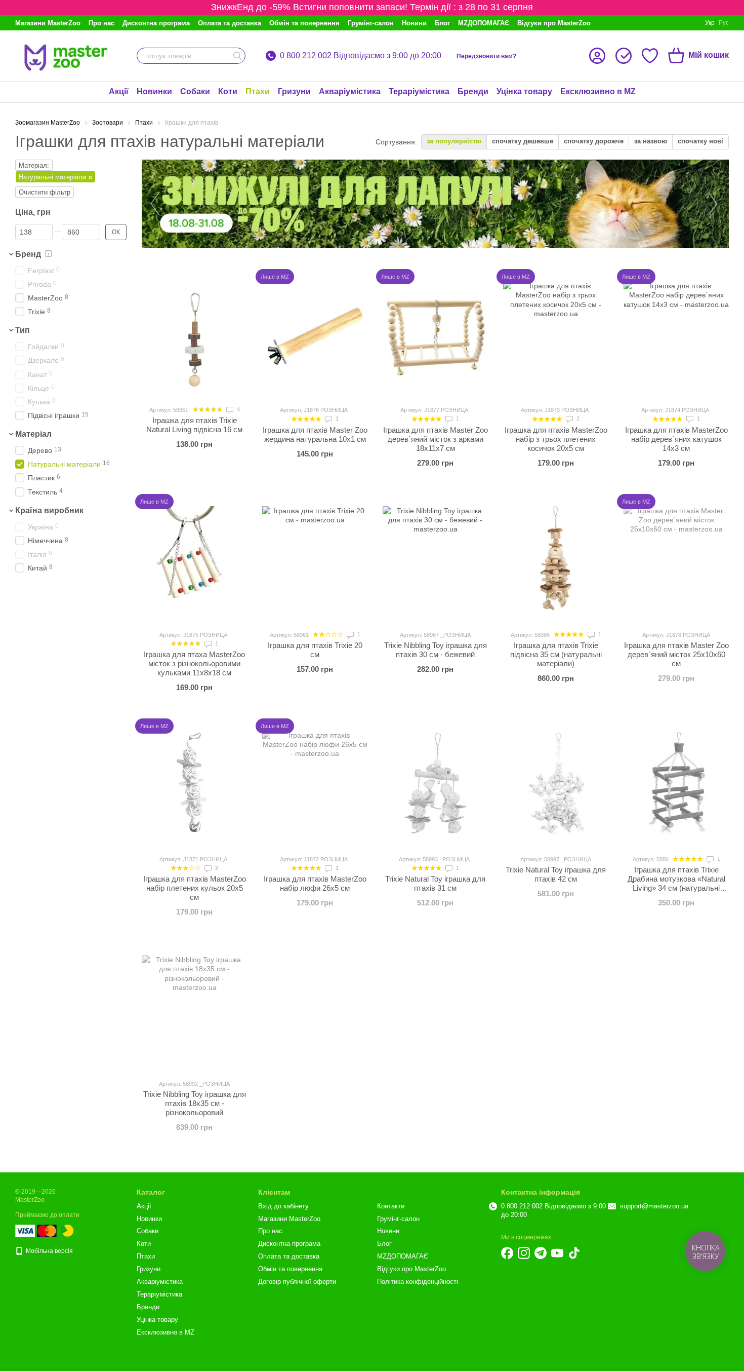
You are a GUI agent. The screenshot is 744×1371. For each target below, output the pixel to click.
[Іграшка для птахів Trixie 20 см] (314, 559)
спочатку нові (700, 141)
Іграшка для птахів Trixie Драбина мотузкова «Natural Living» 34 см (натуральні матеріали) (676, 883)
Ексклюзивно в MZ (598, 91)
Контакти (390, 1206)
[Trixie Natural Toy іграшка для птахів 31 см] (435, 783)
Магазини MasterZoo (47, 23)
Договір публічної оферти (297, 1281)
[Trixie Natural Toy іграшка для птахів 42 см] (555, 783)
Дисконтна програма (156, 23)
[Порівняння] (623, 56)
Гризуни (294, 91)
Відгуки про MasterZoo (554, 23)
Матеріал (33, 434)
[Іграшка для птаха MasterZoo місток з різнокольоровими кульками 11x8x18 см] (194, 559)
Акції (119, 91)
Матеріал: (34, 165)
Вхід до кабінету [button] (283, 1206)
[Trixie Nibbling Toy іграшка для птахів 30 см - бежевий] (435, 559)
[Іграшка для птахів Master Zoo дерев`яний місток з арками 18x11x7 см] (435, 334)
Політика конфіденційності (417, 1281)
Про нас (101, 23)
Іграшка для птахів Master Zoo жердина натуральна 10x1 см (315, 434)
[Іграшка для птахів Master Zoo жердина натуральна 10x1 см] (314, 334)
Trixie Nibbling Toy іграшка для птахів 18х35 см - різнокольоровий (194, 1103)
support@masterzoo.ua (654, 1206)
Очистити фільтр (44, 192)
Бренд (28, 254)
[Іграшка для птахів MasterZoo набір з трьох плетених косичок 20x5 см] (555, 334)
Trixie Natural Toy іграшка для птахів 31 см (435, 883)
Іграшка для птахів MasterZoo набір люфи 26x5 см (315, 883)
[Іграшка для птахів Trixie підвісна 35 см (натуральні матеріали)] (555, 559)
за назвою (650, 141)
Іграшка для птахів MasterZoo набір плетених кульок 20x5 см (194, 887)
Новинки (154, 91)
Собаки (195, 91)
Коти (227, 91)
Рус (724, 23)
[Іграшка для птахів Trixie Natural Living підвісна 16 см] (194, 334)
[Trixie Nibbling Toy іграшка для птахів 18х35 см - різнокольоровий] (194, 1007)
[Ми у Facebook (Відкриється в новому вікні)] (507, 1253)
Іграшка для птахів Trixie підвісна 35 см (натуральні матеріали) (556, 654)
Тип (22, 330)
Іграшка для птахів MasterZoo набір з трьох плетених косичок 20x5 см (556, 439)
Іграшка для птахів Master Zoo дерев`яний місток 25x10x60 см (676, 654)
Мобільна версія (48, 1250)
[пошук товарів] (237, 56)
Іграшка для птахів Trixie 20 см (315, 650)
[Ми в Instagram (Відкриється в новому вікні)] (524, 1253)
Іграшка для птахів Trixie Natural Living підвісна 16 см (194, 425)
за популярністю (454, 141)
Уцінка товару (524, 91)
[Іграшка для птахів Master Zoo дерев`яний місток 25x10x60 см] (676, 559)
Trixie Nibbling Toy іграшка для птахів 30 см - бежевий (435, 650)
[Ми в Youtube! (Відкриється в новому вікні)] (557, 1253)
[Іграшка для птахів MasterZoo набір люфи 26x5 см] (314, 783)
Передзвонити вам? (486, 56)
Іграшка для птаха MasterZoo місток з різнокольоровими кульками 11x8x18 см (194, 663)
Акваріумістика (350, 91)
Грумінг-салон (371, 23)
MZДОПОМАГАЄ (483, 23)
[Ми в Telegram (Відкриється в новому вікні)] (540, 1253)
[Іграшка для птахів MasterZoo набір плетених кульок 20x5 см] (194, 783)
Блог (442, 23)
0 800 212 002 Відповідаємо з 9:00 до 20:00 (360, 56)
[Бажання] (650, 56)
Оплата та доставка (229, 23)
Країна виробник (49, 510)
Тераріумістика (419, 91)
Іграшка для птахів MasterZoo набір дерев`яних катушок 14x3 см (676, 439)
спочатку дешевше (522, 141)
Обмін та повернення (304, 23)
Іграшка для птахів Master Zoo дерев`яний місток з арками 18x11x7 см (435, 439)
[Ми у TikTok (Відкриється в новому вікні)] (574, 1253)
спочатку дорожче (594, 141)
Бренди (473, 91)
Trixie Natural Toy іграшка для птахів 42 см (556, 874)
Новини (414, 23)
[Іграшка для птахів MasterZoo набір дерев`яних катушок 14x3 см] (676, 334)
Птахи (257, 91)
